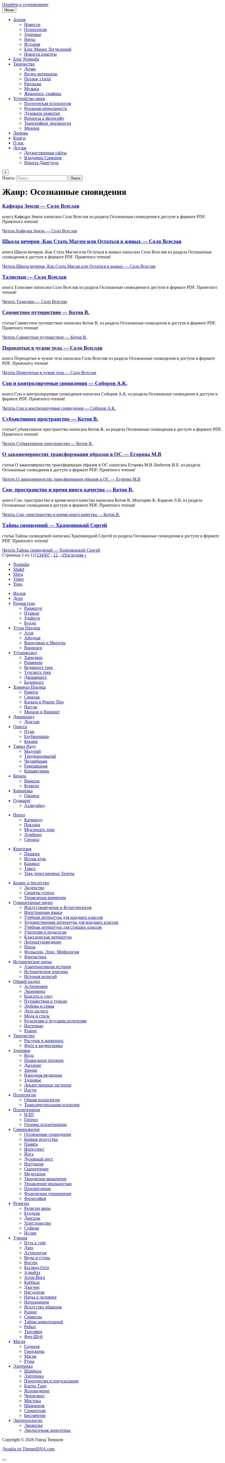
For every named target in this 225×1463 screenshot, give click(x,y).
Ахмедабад (34, 805)
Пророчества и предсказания (51, 1381)
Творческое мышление (45, 1178)
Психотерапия (26, 1109)
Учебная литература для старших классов (63, 927)
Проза (29, 947)
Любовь (20, 133)
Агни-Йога (34, 1277)
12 (55, 555)
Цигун (30, 1090)
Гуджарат (21, 800)
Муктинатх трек (39, 829)
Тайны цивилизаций (43, 1321)
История (32, 44)
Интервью (33, 1025)
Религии (21, 1203)
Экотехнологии (27, 1420)
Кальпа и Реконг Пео (44, 702)
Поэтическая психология (47, 103)
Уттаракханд (25, 652)
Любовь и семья (39, 1006)
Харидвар (33, 657)
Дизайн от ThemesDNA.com (28, 1449)
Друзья (19, 148)
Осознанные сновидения (47, 1134)
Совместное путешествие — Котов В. (45, 312)
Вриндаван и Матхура (45, 642)
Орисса (20, 726)
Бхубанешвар (36, 736)
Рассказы (32, 83)
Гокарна (31, 795)
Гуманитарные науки (33, 902)
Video (18, 579)
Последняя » (74, 555)
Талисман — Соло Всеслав (34, 277)
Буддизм (32, 1213)
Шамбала (32, 1371)
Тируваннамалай (40, 756)
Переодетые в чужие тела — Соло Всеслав (52, 348)
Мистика (32, 1400)
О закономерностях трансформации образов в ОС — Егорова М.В (81, 454)
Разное (30, 1030)
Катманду (33, 819)
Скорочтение (36, 1169)
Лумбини (33, 834)
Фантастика (35, 956)
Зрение (30, 1070)
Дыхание (32, 1065)
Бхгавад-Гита (36, 1267)
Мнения (31, 128)
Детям (30, 69)
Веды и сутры (37, 1257)
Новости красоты (40, 54)
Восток (31, 1262)
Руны (29, 1361)
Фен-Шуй (33, 1336)
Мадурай (32, 751)
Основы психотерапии (45, 1124)
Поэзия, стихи (37, 78)
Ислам (30, 1233)
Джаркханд (23, 716)
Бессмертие (35, 1415)
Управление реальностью (48, 1183)
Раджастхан (24, 603)
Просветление (37, 1188)
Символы (33, 1316)
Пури (29, 731)
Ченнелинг (34, 1395)
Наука (29, 39)
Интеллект (34, 1149)
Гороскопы (34, 1351)
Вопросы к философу (44, 118)
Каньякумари (36, 771)
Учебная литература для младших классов (63, 917)
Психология (35, 29)
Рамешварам (35, 766)
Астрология (35, 1252)
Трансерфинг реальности (47, 123)
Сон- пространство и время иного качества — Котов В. (67, 489)
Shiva (18, 574)
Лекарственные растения (47, 1085)
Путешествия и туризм (45, 1001)
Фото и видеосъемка (43, 1045)
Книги (19, 138)
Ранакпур (33, 608)
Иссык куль (35, 858)
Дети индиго (36, 1011)
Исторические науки (32, 961)
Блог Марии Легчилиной (47, 49)
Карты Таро (35, 1386)
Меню (9, 10)
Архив (19, 19)
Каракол (32, 863)
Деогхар (32, 721)
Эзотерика (23, 1366)
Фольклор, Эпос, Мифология (51, 951)
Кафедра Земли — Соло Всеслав (40, 206)
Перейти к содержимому (25, 4)
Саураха (31, 839)
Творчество (24, 64)
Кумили (31, 785)
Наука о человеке (40, 1297)
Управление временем (45, 897)
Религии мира (37, 1208)
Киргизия (22, 848)
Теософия (33, 1331)
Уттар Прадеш (26, 628)
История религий (40, 976)
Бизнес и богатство (31, 882)
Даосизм (32, 1218)
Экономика (34, 991)
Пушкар (31, 613)
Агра (28, 633)
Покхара (32, 824)
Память (31, 1144)
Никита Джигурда (41, 162)
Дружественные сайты (45, 152)
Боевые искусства (41, 1139)
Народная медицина (43, 1075)
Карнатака (23, 790)
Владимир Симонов (43, 157)
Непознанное (36, 1302)
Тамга (29, 868)
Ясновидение (36, 1390)
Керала (19, 776)
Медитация (34, 1173)
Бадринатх (34, 682)
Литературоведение (42, 942)
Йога (28, 1154)
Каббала (32, 1282)
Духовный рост (38, 1159)
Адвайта (32, 1272)
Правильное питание (44, 1060)
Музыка (31, 88)
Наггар (30, 707)
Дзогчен (32, 1287)
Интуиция (33, 1164)
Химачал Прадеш (29, 687)
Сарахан (32, 697)
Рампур (31, 692)
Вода (28, 1055)
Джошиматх (35, 677)
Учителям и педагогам (45, 932)
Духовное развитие (42, 113)
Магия (19, 1341)
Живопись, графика (42, 93)
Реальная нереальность (45, 108)
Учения (20, 1238)
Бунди (30, 623)
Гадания (32, 1346)
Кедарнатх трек (38, 667)
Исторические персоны (46, 971)
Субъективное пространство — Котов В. (50, 419)
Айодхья (32, 637)
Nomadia (21, 564)
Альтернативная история (47, 966)
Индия (19, 593)
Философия (35, 1198)
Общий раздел (26, 981)
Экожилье (33, 1425)
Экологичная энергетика (47, 1430)
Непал (19, 814)
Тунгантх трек (37, 672)
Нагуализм (34, 1292)
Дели (18, 598)
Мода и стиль (36, 1016)
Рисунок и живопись (43, 1040)
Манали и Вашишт (42, 711)
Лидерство (34, 887)
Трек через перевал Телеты (49, 873)
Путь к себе (35, 1242)
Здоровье (32, 34)
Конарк (31, 741)
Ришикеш (33, 662)
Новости (32, 24)
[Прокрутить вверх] (4, 1460)
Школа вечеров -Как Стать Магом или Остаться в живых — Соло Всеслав (91, 241)
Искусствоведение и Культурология (57, 907)
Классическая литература (48, 937)
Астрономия (35, 986)
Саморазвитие (26, 1129)
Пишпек (32, 853)
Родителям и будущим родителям (55, 1021)
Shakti (18, 569)
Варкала (32, 780)
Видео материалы (40, 74)
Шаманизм (34, 1405)
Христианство (37, 1223)
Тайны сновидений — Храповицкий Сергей (54, 525)
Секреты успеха (39, 892)
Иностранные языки (43, 912)
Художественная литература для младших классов (71, 922)
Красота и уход (38, 996)
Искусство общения (42, 1307)
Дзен (28, 1247)
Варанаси (33, 647)
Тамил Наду (24, 746)
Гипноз (31, 1119)
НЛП (29, 1114)
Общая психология (42, 1099)
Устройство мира (29, 98)
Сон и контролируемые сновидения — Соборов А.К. (64, 383)
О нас (18, 143)
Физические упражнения (47, 1193)
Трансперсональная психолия (51, 1104)
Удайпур (32, 618)
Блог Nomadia (26, 59)
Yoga (17, 584)
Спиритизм (35, 1410)
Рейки (30, 1326)
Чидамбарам (35, 761)
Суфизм (31, 1228)
